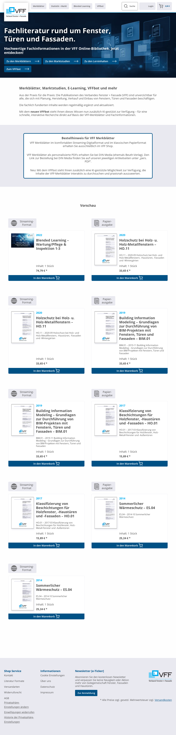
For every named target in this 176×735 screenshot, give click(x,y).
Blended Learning (82, 6)
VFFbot (100, 6)
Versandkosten (163, 700)
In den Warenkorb (44, 278)
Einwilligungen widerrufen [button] (19, 712)
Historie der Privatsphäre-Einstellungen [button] (19, 719)
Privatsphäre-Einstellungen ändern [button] (16, 705)
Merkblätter (38, 6)
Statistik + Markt (59, 6)
